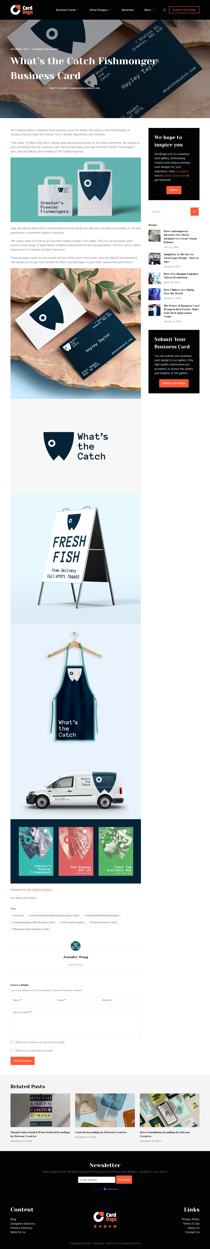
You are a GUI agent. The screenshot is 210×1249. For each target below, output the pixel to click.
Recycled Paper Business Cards (30, 929)
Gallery (174, 189)
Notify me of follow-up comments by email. (40, 1042)
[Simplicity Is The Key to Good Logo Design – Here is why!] (154, 259)
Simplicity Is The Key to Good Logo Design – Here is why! (181, 258)
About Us (194, 1227)
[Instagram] (95, 1226)
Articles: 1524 (76, 965)
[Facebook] (100, 1226)
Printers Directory (21, 1227)
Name (17, 1000)
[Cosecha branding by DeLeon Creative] (105, 1110)
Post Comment (22, 1060)
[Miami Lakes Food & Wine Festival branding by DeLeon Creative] (40, 1110)
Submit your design (173, 383)
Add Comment (22, 1012)
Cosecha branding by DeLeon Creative (101, 1132)
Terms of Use (191, 1223)
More (147, 9)
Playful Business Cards (103, 922)
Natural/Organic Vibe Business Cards (33, 922)
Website (106, 1000)
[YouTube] (115, 1226)
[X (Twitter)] (105, 1226)
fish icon (18, 915)
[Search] (164, 10)
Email (62, 1000)
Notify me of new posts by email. (34, 1050)
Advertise (128, 9)
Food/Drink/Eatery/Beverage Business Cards (54, 915)
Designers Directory (22, 1223)
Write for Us (17, 1232)
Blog (13, 1219)
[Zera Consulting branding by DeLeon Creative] (170, 1110)
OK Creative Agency (39, 889)
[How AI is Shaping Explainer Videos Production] (154, 278)
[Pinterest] (110, 1226)
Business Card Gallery (45, 49)
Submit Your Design (184, 9)
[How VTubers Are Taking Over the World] (154, 294)
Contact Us (192, 1232)
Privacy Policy (191, 1219)
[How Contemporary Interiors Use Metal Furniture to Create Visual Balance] (154, 236)
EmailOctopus (112, 1189)
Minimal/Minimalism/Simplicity (102, 915)
